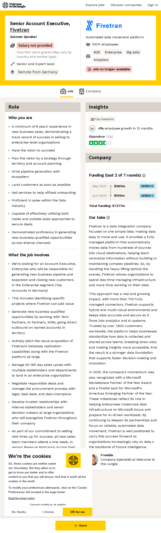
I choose (48, 512)
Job (70, 91)
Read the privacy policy (21, 498)
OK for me (77, 512)
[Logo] (14, 5)
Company (93, 91)
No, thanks (19, 512)
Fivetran (19, 30)
